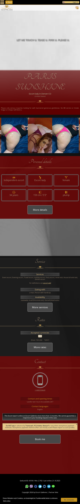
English (75, 2)
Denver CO (46, 93)
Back (9, 2)
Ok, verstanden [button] (69, 500)
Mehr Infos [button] (6, 501)
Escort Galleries (41, 492)
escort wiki (47, 283)
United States (40, 96)
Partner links (53, 492)
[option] (40, 40)
